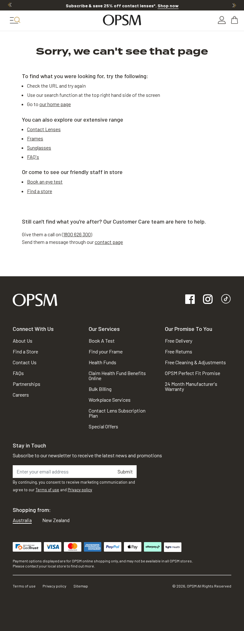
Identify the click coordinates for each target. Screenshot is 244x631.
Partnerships (26, 384)
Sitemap (80, 586)
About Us (22, 341)
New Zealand (56, 520)
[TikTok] (226, 299)
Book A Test (102, 341)
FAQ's (33, 157)
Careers (21, 395)
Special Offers (103, 426)
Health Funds (102, 362)
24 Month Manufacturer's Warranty (191, 386)
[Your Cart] (235, 20)
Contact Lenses (44, 129)
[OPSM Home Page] (35, 299)
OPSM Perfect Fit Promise (192, 373)
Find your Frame (106, 351)
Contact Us (25, 362)
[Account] (222, 20)
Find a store (39, 191)
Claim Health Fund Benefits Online (117, 375)
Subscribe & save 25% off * (122, 5)
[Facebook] (190, 299)
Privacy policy (80, 489)
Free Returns (178, 351)
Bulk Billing (100, 389)
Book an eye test (45, 181)
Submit (125, 471)
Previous (10, 5)
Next (234, 5)
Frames (35, 138)
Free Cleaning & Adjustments (195, 362)
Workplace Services (110, 400)
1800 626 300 (77, 234)
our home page (55, 104)
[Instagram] (208, 299)
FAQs (18, 373)
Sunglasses (39, 147)
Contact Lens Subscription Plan (117, 413)
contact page (109, 242)
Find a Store (25, 351)
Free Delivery (178, 341)
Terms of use (47, 489)
